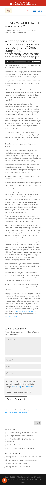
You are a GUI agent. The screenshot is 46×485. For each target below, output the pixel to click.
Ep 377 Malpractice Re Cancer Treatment (19, 436)
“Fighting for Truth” (11, 316)
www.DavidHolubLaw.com (24, 311)
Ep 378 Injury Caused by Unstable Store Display (21, 432)
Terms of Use (29, 387)
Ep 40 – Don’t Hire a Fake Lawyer (25, 460)
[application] (23, 62)
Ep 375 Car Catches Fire (13, 445)
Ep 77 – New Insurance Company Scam (27, 457)
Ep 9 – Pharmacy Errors (22, 463)
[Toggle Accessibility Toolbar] (4, 480)
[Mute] (33, 62)
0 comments (21, 33)
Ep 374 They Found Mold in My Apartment (19, 448)
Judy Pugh (8, 457)
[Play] (7, 62)
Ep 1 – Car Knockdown (22, 467)
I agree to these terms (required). (19, 392)
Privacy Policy (16, 387)
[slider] (37, 62)
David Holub (11, 30)
